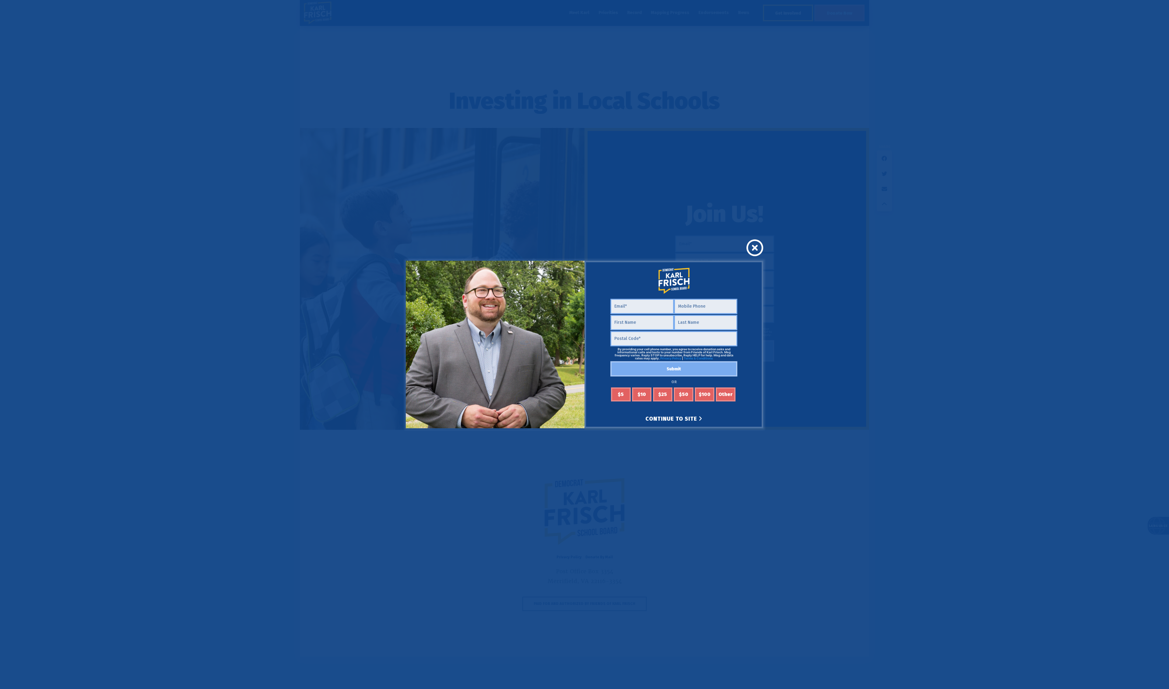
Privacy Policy (670, 358)
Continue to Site (672, 418)
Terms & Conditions (698, 358)
